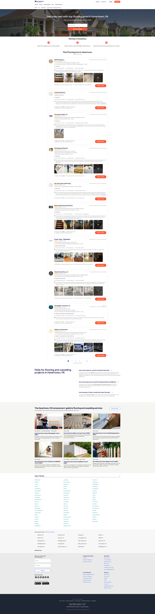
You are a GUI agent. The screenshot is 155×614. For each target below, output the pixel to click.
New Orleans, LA (82, 540)
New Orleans (67, 482)
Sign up (43, 570)
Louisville (66, 480)
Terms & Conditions (84, 606)
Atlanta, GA (40, 535)
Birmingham (38, 480)
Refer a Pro (106, 563)
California (74, 604)
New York (66, 506)
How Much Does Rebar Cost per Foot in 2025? (77, 433)
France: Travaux (62, 600)
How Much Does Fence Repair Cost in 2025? (105, 461)
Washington (38, 508)
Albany (65, 504)
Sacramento (38, 495)
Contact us (106, 584)
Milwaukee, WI (41, 540)
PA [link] (39, 7)
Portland (94, 480)
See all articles (114, 408)
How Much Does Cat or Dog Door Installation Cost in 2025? (47, 462)
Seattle (94, 517)
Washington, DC (102, 546)
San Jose (37, 501)
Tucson (36, 484)
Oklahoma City (67, 525)
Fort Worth (95, 501)
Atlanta (36, 521)
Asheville (66, 508)
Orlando (37, 517)
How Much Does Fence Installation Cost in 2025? (76, 462)
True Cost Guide (107, 559)
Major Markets (39, 476)
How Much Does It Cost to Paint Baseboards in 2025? (106, 433)
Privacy (70, 604)
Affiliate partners (107, 587)
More (53, 4)
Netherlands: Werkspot (85, 600)
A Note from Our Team (108, 567)
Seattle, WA (81, 546)
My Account (106, 557)
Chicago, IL (81, 535)
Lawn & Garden (47, 4)
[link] (77, 62)
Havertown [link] (43, 7)
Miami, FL (101, 538)
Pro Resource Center (87, 578)
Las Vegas (66, 501)
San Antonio (95, 506)
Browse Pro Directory (87, 559)
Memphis (94, 490)
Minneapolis (66, 493)
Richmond (94, 512)
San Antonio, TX (102, 543)
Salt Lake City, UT (82, 543)
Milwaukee (95, 521)
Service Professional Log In (88, 574)
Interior (36, 4)
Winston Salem (67, 517)
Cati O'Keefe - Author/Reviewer (71, 459)
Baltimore (66, 484)
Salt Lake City (95, 508)
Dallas (93, 497)
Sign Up (117, 1)
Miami (36, 514)
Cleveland (66, 521)
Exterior (41, 4)
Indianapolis (38, 525)
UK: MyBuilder (93, 600)
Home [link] (36, 7)
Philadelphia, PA (41, 543)
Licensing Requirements (109, 569)
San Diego (37, 497)
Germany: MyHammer (70, 600)
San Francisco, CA (62, 546)
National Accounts (87, 582)
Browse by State (50, 532)
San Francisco (38, 499)
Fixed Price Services (87, 561)
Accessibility (83, 604)
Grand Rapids (67, 490)
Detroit (65, 488)
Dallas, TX (101, 535)
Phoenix (37, 482)
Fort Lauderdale (39, 510)
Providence (95, 488)
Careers (106, 578)
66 (86, 361)
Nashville (94, 493)
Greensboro (67, 512)
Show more (103, 103)
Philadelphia (95, 484)
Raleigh (65, 514)
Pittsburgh (95, 486)
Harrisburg (95, 482)
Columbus (66, 523)
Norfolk (94, 510)
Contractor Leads (87, 580)
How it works (107, 574)
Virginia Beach (96, 514)
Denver (36, 504)
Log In (110, 1)
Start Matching (77, 29)
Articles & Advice (58, 4)
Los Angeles (38, 490)
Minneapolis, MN (62, 540)
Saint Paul (66, 495)
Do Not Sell (78, 604)
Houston (94, 504)
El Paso (94, 499)
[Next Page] (90, 361)
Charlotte (66, 510)
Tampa (36, 519)
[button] (59, 77)
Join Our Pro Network (87, 576)
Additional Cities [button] (38, 550)
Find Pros (85, 557)
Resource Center (107, 561)
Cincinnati (66, 519)
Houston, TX (61, 538)
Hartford (37, 506)
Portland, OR (61, 543)
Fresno (36, 486)
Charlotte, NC (61, 535)
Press (105, 580)
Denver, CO (40, 538)
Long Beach (38, 488)
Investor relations (107, 582)
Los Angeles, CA (82, 538)
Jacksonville (38, 512)
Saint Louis (66, 499)
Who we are (106, 576)
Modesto (37, 493)
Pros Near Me (107, 565)
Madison (94, 519)
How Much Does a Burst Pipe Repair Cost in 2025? (47, 434)
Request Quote (100, 85)
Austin (93, 495)
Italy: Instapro (77, 600)
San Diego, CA (41, 546)
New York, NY (102, 540)
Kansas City (66, 497)
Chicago (37, 523)
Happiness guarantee (108, 586)
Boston (65, 486)
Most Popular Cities (39, 532)
